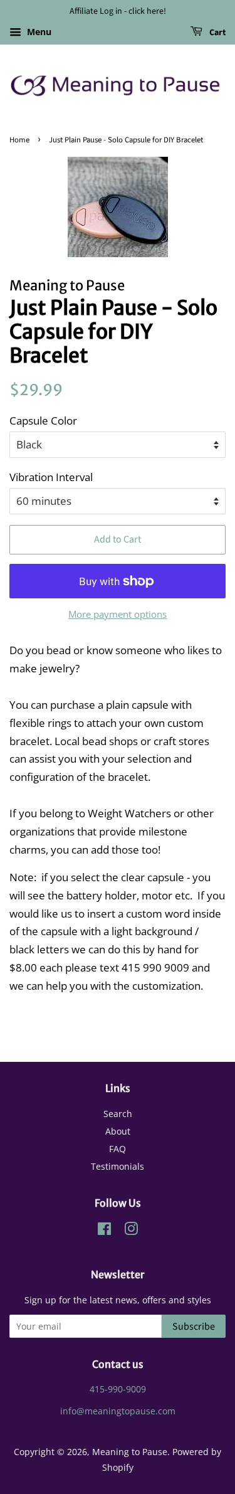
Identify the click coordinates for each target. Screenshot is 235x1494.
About (117, 1131)
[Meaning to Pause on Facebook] (104, 1231)
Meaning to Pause (129, 1452)
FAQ (117, 1149)
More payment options (117, 614)
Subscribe (193, 1326)
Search (117, 1114)
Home (19, 140)
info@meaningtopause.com (117, 1411)
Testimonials (117, 1166)
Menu (37, 32)
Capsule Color (43, 420)
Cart (216, 32)
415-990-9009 (118, 1389)
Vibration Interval (51, 477)
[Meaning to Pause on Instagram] (131, 1231)
